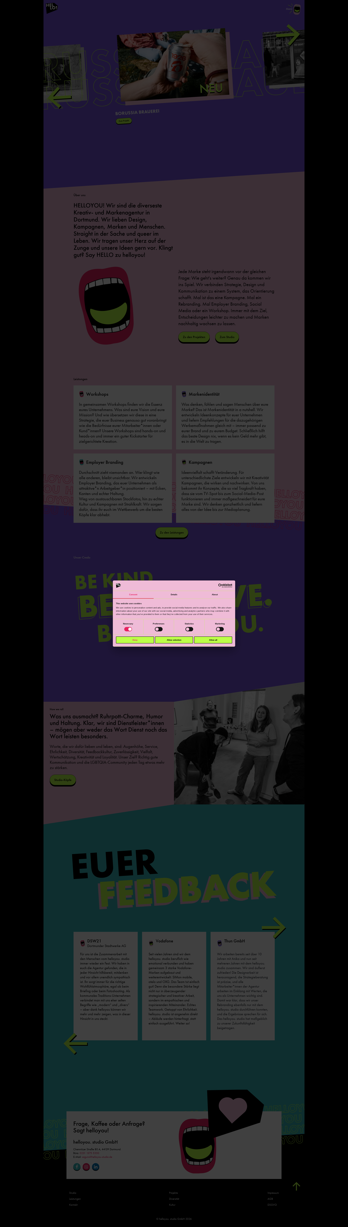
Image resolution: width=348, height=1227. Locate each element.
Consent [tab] (133, 594)
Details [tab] (174, 594)
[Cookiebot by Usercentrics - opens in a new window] (220, 586)
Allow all (213, 640)
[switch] (159, 629)
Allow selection (174, 640)
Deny (135, 640)
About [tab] (215, 594)
